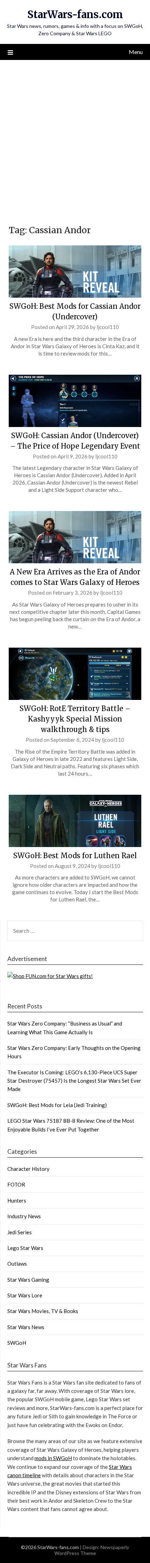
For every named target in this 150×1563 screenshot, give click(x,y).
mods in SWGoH (53, 1458)
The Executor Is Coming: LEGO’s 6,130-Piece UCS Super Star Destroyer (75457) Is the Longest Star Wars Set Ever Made (74, 1080)
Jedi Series (19, 1232)
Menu (136, 51)
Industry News (24, 1216)
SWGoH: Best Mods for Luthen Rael (75, 855)
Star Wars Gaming (28, 1279)
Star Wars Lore (24, 1295)
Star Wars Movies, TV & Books (42, 1311)
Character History (28, 1169)
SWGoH (16, 1343)
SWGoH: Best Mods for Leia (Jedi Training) (57, 1105)
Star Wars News (25, 1327)
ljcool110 (108, 327)
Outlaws (17, 1263)
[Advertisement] (75, 138)
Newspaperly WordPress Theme (91, 1550)
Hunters (16, 1200)
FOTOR (16, 1184)
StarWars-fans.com (75, 14)
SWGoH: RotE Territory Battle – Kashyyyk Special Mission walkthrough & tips (75, 719)
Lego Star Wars (25, 1248)
